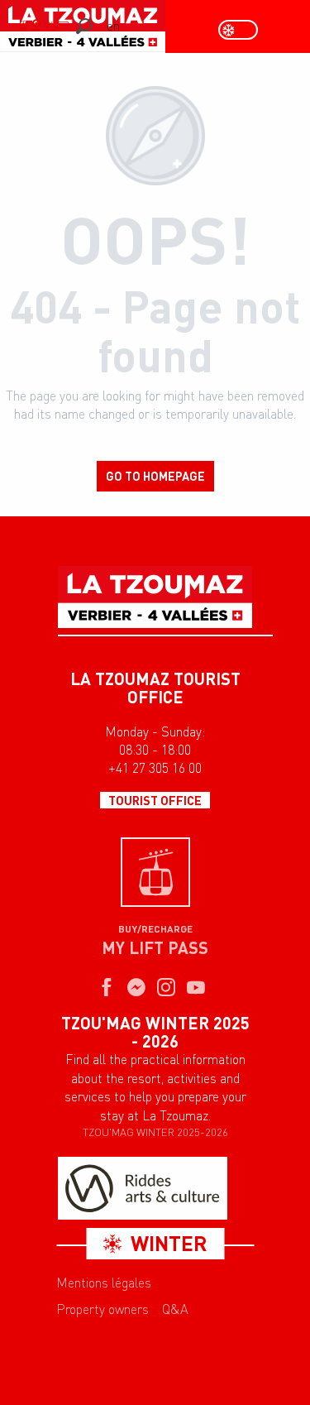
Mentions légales (103, 1282)
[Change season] (243, 30)
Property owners (102, 1309)
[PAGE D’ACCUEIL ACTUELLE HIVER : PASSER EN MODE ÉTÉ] (238, 30)
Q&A (175, 1309)
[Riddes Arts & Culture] (142, 1188)
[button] (83, 26)
